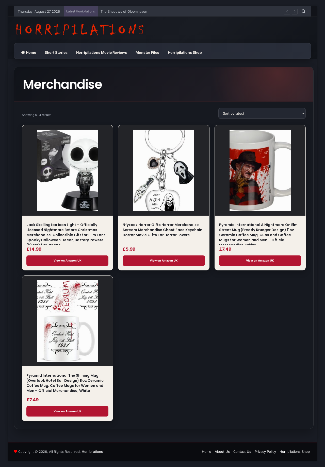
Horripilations (92, 451)
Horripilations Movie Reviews (101, 52)
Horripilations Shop (185, 52)
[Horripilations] (79, 30)
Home (30, 52)
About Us (222, 451)
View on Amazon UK (68, 260)
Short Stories (56, 52)
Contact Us (242, 451)
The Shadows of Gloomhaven (124, 11)
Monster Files (147, 52)
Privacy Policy (265, 451)
